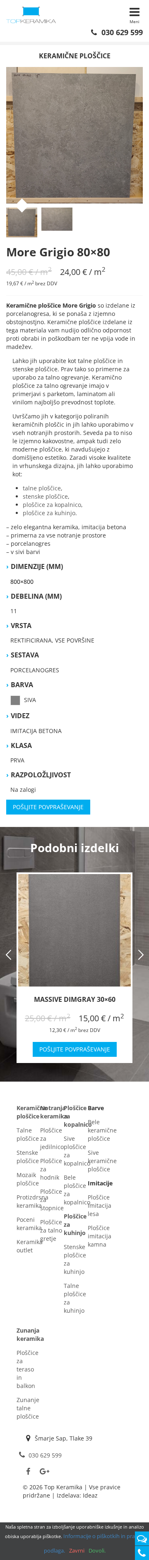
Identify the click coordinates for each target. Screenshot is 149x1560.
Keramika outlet (30, 1246)
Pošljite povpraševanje (48, 807)
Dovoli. (97, 1550)
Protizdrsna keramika (32, 1201)
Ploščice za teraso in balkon (27, 1369)
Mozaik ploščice (28, 1179)
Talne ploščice (28, 1134)
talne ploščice (42, 488)
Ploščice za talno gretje (51, 1230)
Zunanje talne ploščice (28, 1408)
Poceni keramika (29, 1224)
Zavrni (76, 1550)
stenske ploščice (45, 496)
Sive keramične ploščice (102, 1161)
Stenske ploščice (28, 1157)
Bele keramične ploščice (102, 1130)
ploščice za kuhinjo (49, 513)
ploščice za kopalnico (52, 505)
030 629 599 (121, 32)
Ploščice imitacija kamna (99, 1236)
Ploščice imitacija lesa (99, 1205)
